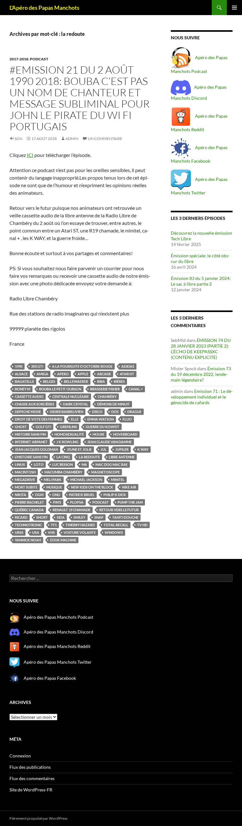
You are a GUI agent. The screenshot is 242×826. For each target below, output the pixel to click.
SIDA (61, 517)
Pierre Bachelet (29, 502)
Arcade (104, 374)
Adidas (127, 366)
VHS (51, 532)
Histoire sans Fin (30, 434)
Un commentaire (105, 138)
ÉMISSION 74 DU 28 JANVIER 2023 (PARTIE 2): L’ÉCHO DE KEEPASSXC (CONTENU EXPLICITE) (201, 349)
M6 (84, 464)
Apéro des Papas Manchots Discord (58, 631)
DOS (114, 412)
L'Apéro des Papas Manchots (44, 7)
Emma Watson (100, 419)
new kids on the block (92, 487)
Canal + (136, 389)
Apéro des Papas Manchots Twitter (57, 662)
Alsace (21, 374)
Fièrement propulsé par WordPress (38, 818)
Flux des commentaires (32, 778)
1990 (18, 366)
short (42, 517)
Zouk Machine (63, 540)
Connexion (20, 755)
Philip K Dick (114, 495)
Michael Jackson (86, 479)
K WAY (142, 449)
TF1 (54, 525)
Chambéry (107, 396)
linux (20, 464)
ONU (56, 495)
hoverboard (125, 434)
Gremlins (68, 427)
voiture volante (80, 532)
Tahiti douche (125, 517)
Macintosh (25, 472)
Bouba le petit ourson (60, 389)
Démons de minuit (113, 404)
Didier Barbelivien (66, 412)
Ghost (21, 427)
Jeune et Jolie (79, 449)
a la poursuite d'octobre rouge (82, 366)
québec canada (29, 510)
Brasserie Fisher (105, 389)
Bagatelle (24, 381)
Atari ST (127, 374)
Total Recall (116, 525)
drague (134, 412)
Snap (98, 517)
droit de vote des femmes (38, 419)
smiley (79, 517)
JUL (104, 449)
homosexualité (69, 434)
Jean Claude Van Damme (109, 442)
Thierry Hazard (80, 525)
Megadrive (25, 479)
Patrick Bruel (82, 495)
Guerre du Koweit (102, 427)
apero (63, 374)
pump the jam (130, 502)
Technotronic (28, 525)
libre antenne (122, 457)
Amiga (42, 374)
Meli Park (52, 479)
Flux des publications (30, 767)
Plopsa (77, 502)
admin (72, 138)
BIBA (101, 381)
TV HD (142, 525)
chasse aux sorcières (34, 404)
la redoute (89, 457)
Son (18, 138)
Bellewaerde (76, 381)
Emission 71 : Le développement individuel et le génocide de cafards (202, 396)
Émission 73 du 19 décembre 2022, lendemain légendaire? (201, 374)
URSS (19, 532)
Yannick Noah (28, 540)
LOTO (38, 464)
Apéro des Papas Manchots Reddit (56, 646)
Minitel (117, 479)
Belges (49, 381)
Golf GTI (43, 427)
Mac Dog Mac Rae (111, 464)
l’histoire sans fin (31, 457)
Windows (114, 532)
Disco (97, 412)
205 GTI (37, 366)
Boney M (22, 389)
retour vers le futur (119, 510)
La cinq (63, 457)
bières (119, 381)
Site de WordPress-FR (30, 789)
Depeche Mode (28, 412)
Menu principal (234, 7)
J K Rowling (67, 442)
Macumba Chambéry (63, 472)
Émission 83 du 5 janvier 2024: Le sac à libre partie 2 (201, 281)
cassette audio (29, 396)
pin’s (57, 502)
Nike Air (129, 487)
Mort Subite (26, 487)
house (98, 434)
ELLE (74, 419)
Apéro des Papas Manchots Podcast (58, 617)
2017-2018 (18, 59)
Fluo (127, 419)
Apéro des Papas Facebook (49, 677)
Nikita (20, 495)
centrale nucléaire (70, 396)
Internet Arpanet (31, 442)
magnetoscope (105, 472)
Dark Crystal (75, 404)
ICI (30, 155)
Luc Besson (62, 464)
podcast (39, 59)
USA (35, 532)
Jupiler (122, 449)
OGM (39, 495)
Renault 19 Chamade (71, 510)
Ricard (21, 517)
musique (54, 487)
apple (83, 374)
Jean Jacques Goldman (36, 449)
